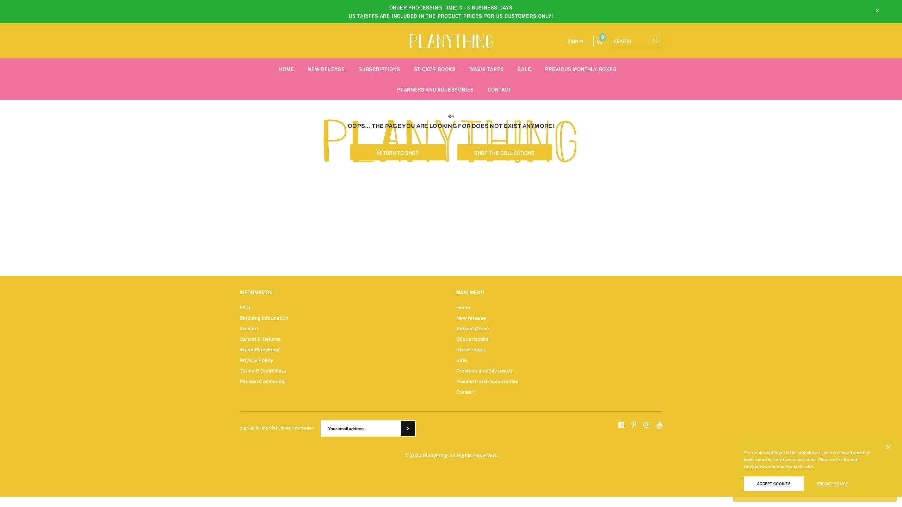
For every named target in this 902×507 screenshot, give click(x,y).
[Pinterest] (633, 425)
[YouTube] (659, 425)
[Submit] (408, 428)
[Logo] (451, 40)
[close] (877, 11)
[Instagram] (646, 425)
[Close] (888, 448)
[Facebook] (621, 425)
